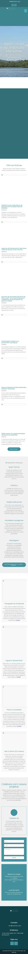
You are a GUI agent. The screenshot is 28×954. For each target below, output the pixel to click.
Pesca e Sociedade (14, 710)
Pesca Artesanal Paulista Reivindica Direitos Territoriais (13, 388)
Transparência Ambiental (14, 603)
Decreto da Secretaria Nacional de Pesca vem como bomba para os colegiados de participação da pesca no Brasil (13, 299)
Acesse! (19, 677)
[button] (25, 10)
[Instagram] (15, 5)
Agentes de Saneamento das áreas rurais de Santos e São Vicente (13, 249)
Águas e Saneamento (14, 660)
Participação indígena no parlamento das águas (10, 341)
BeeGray (14, 952)
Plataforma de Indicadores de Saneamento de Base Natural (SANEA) (11, 206)
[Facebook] (12, 5)
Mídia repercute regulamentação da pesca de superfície (13, 434)
